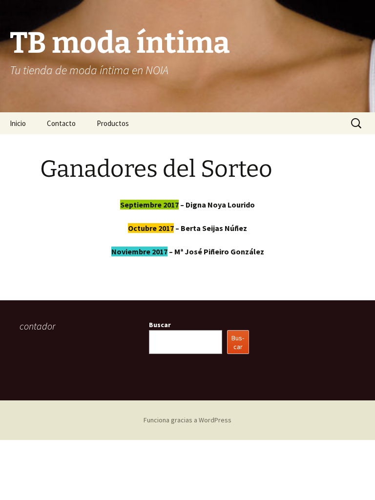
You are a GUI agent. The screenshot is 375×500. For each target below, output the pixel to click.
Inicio (18, 123)
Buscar (160, 324)
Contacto (61, 123)
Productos (113, 123)
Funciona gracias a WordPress (187, 420)
